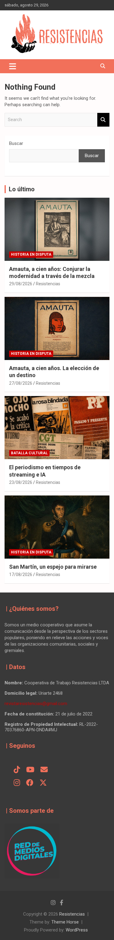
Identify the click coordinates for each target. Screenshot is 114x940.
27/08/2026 (20, 383)
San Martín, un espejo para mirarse (53, 567)
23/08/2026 (20, 482)
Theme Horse (65, 922)
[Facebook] (29, 783)
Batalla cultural (29, 453)
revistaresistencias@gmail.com (36, 703)
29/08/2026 (20, 283)
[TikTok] (17, 770)
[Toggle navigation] (13, 66)
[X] (43, 783)
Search (103, 120)
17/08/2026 (20, 574)
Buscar (16, 143)
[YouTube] (30, 770)
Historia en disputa (31, 254)
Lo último (22, 189)
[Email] (44, 770)
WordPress (77, 930)
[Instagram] (17, 783)
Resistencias (48, 283)
